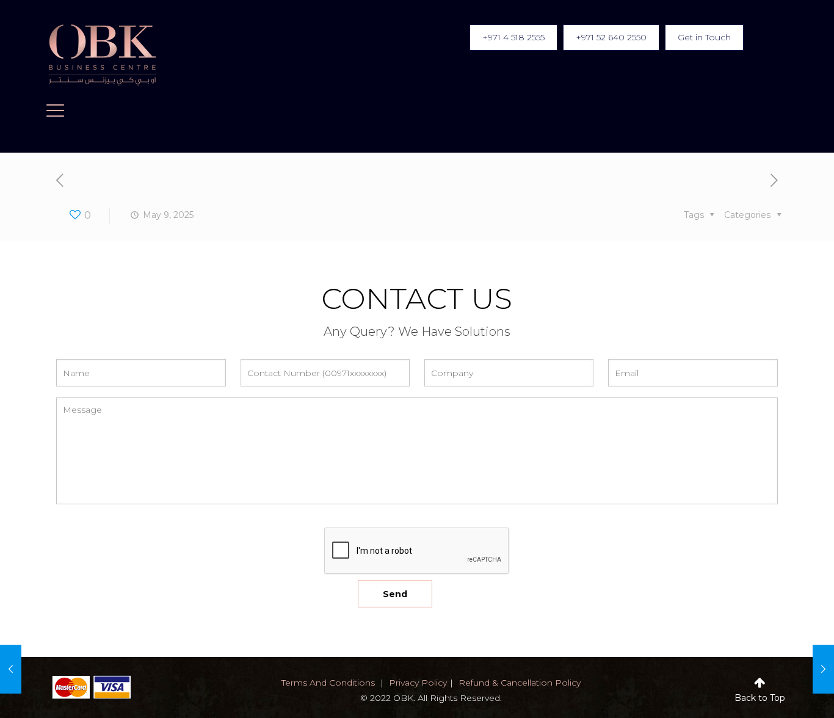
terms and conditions (328, 682)
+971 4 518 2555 (513, 37)
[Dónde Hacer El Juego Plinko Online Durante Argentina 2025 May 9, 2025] (823, 669)
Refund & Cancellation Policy (520, 682)
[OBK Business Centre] (102, 54)
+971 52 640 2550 (611, 37)
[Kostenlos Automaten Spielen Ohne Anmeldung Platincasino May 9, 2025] (10, 669)
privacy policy (418, 682)
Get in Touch (704, 37)
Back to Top (759, 697)
